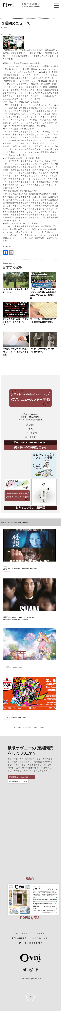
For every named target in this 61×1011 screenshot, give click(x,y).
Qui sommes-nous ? (31, 943)
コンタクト (41, 933)
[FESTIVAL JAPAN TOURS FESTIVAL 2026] (14, 722)
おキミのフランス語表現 (30, 507)
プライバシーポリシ (41, 938)
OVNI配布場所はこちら (18, 781)
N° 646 (4, 27)
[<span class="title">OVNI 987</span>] (30, 883)
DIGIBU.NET (24, 522)
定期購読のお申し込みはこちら (21, 777)
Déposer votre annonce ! (30, 442)
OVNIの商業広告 (19, 938)
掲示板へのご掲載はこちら (30, 447)
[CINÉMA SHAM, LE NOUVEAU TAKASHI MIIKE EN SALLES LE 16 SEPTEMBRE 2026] (21, 623)
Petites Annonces (30, 417)
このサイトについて (23, 933)
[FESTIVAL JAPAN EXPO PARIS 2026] (12, 673)
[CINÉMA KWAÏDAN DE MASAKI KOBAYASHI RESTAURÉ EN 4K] (21, 574)
